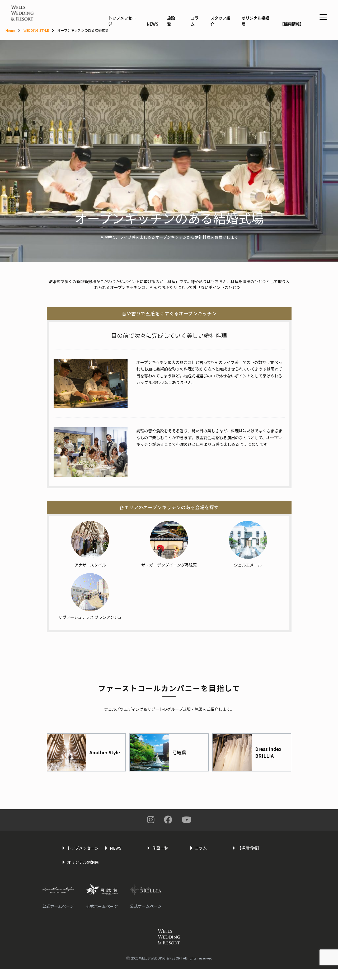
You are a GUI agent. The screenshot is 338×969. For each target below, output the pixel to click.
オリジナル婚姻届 (255, 21)
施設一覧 (173, 21)
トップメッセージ (122, 21)
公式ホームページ (58, 906)
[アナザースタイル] (59, 889)
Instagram (150, 820)
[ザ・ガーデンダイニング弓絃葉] (103, 889)
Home (10, 30)
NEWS (152, 24)
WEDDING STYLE (36, 30)
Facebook (168, 820)
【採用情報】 (292, 24)
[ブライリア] (147, 889)
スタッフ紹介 (220, 21)
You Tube (186, 820)
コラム (195, 21)
